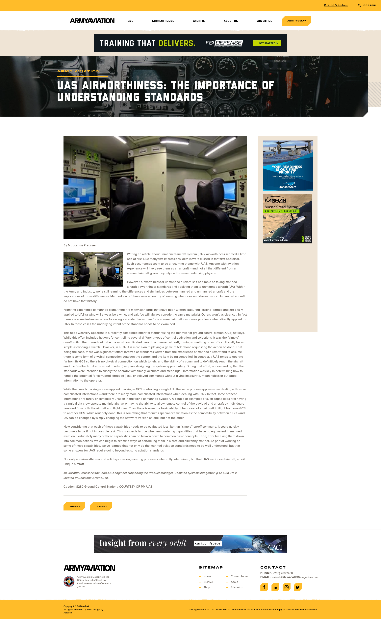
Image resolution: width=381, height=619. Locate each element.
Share (75, 506)
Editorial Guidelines (336, 6)
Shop (207, 587)
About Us (231, 21)
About (234, 582)
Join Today (296, 20)
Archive (199, 21)
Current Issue (163, 21)
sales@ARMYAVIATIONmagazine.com (295, 577)
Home (129, 21)
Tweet (101, 506)
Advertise (264, 21)
